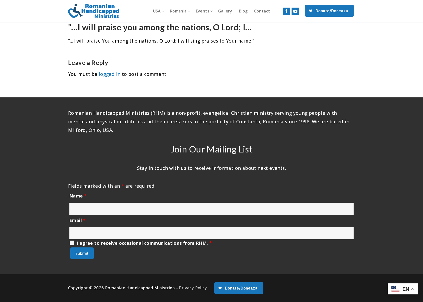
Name (78, 196)
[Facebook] (286, 11)
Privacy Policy (193, 287)
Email (77, 220)
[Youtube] (295, 11)
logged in (110, 74)
